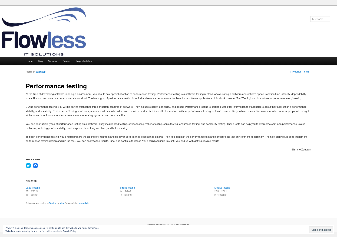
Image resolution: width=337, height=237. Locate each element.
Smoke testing (222, 187)
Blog (40, 61)
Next (307, 71)
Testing (52, 203)
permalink (84, 203)
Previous (295, 71)
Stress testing (127, 187)
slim (62, 203)
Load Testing (33, 187)
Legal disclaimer (84, 61)
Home (29, 61)
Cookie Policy (70, 231)
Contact (67, 61)
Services (52, 61)
